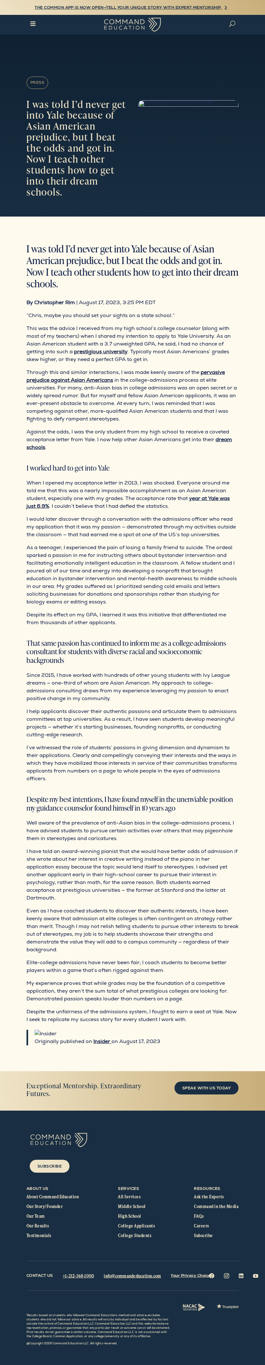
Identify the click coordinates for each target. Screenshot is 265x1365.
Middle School (131, 1206)
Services (128, 1188)
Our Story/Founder (44, 1206)
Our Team (35, 1216)
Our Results (37, 1226)
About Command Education (52, 1197)
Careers (201, 1226)
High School (129, 1216)
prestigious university (101, 351)
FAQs (199, 1216)
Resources (207, 1188)
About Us (37, 1188)
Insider (102, 1041)
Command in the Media (216, 1206)
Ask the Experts (209, 1197)
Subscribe (49, 1166)
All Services (129, 1197)
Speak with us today (206, 1088)
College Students (134, 1235)
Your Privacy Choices (192, 1275)
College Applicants (136, 1226)
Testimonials (38, 1235)
